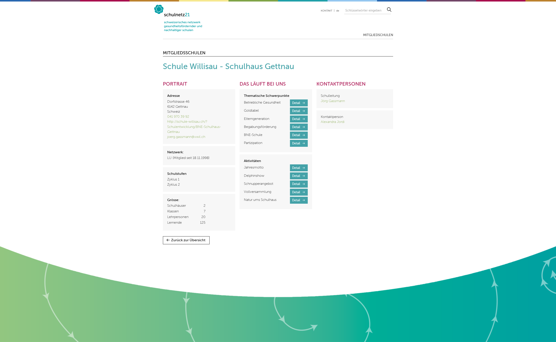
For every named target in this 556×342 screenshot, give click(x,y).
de (337, 11)
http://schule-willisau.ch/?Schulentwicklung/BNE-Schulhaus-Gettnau (194, 127)
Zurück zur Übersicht (188, 240)
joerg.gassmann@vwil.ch (186, 137)
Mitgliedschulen (378, 35)
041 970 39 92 (178, 117)
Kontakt (326, 11)
